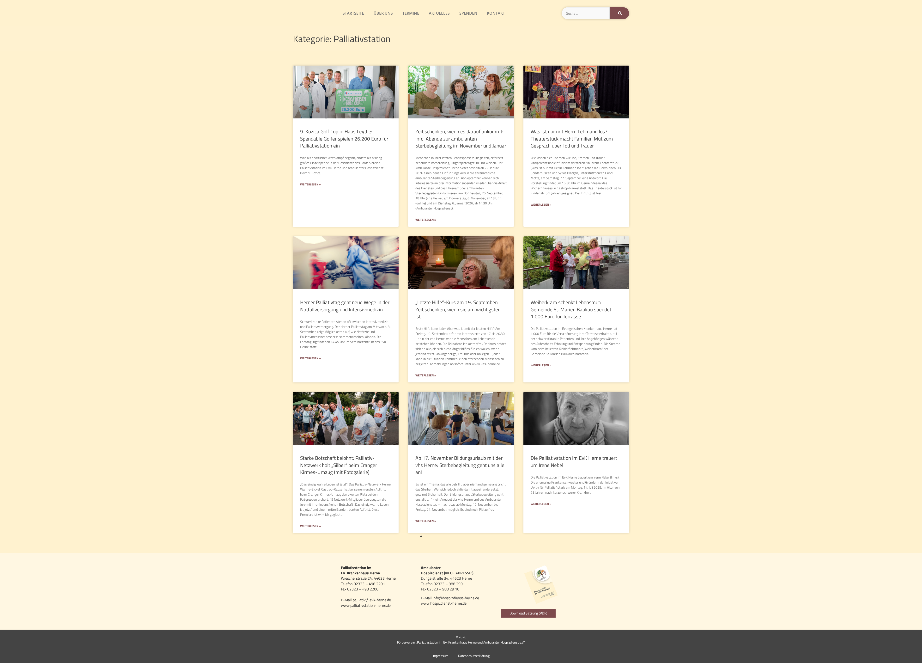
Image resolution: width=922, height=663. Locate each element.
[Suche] (619, 13)
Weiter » (529, 536)
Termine (410, 13)
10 (455, 536)
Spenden (468, 13)
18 (517, 536)
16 (501, 536)
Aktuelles (439, 13)
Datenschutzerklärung (474, 655)
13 (478, 536)
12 (471, 536)
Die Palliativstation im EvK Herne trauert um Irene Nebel (574, 461)
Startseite (353, 13)
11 (463, 536)
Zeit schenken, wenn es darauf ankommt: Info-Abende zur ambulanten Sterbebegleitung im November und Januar (460, 138)
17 (509, 536)
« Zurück (393, 536)
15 (494, 536)
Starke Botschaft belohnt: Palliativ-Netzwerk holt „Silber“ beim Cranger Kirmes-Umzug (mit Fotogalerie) (338, 465)
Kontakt (496, 13)
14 (486, 536)
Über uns (383, 13)
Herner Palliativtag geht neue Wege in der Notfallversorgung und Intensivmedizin (344, 305)
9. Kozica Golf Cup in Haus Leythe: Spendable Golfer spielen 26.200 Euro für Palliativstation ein (344, 138)
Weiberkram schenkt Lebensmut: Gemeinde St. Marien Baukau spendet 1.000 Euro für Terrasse (571, 309)
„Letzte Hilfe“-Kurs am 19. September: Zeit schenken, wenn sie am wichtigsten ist (458, 309)
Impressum (440, 655)
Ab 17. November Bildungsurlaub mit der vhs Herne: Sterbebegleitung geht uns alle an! (459, 465)
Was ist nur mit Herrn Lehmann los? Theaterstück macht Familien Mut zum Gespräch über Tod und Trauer (572, 138)
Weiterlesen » (310, 185)
